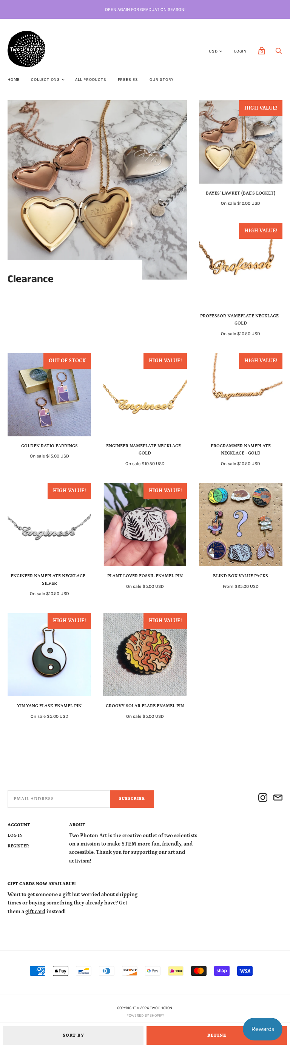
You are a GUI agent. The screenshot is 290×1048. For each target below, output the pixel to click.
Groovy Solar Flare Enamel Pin (145, 705)
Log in (15, 835)
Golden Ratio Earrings (49, 446)
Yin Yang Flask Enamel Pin (49, 705)
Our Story (162, 79)
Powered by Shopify (145, 1015)
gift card (35, 912)
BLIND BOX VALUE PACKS (240, 575)
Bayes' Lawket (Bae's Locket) (240, 193)
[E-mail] (277, 799)
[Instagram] (262, 799)
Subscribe (132, 798)
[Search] (278, 53)
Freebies (128, 79)
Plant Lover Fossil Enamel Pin (145, 575)
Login (240, 51)
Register (18, 846)
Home (14, 79)
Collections (45, 79)
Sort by (73, 1035)
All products (90, 79)
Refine (217, 1035)
